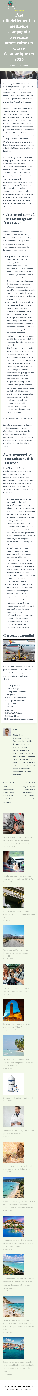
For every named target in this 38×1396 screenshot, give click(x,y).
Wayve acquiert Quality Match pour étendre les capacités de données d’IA (28, 791)
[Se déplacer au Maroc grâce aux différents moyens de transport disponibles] (19, 936)
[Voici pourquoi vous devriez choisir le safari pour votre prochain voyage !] (19, 1152)
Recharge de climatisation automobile (18, 1098)
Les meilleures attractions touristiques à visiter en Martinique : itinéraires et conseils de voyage (19, 1062)
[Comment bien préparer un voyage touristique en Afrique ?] (19, 1010)
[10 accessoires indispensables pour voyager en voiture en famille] (19, 974)
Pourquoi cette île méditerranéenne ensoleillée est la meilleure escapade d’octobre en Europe (18, 1243)
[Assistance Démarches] (10, 5)
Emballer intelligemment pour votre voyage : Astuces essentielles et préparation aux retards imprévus (17, 840)
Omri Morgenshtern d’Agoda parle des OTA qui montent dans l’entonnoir (9, 792)
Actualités (19, 11)
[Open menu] (33, 5)
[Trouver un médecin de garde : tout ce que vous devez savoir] (19, 1116)
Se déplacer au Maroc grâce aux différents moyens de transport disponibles (16, 953)
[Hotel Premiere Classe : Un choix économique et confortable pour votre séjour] (19, 897)
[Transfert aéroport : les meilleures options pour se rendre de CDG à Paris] (19, 861)
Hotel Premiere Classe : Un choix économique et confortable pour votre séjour (19, 914)
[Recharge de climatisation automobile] (19, 1084)
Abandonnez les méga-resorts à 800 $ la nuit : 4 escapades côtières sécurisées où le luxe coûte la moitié (19, 1204)
